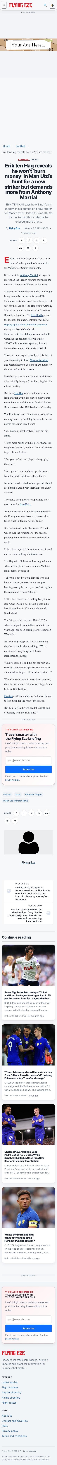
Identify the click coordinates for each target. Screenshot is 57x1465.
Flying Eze (14, 228)
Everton (8, 696)
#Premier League (33, 794)
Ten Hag (18, 393)
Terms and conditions (14, 1435)
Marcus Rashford (39, 360)
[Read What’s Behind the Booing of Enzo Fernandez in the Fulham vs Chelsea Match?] (28, 1207)
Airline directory (11, 1397)
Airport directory (11, 1392)
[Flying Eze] (20, 5)
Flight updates (10, 1387)
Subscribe (28, 769)
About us (7, 1415)
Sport (18, 794)
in (44, 240)
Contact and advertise (15, 1420)
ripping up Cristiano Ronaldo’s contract (25, 324)
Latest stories (9, 1382)
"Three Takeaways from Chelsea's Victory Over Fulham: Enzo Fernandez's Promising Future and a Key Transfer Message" (28, 1075)
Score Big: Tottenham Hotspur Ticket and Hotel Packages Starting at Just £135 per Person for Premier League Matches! (27, 995)
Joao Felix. (25, 504)
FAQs (5, 1425)
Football (20, 146)
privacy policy (12, 779)
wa (20, 248)
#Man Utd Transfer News (15, 800)
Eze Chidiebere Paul (16, 1016)
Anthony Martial (29, 275)
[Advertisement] (28, 109)
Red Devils (37, 315)
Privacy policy (10, 1430)
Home (6, 146)
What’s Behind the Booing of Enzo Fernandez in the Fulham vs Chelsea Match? (19, 1237)
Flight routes (9, 1402)
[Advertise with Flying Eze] (28, 44)
